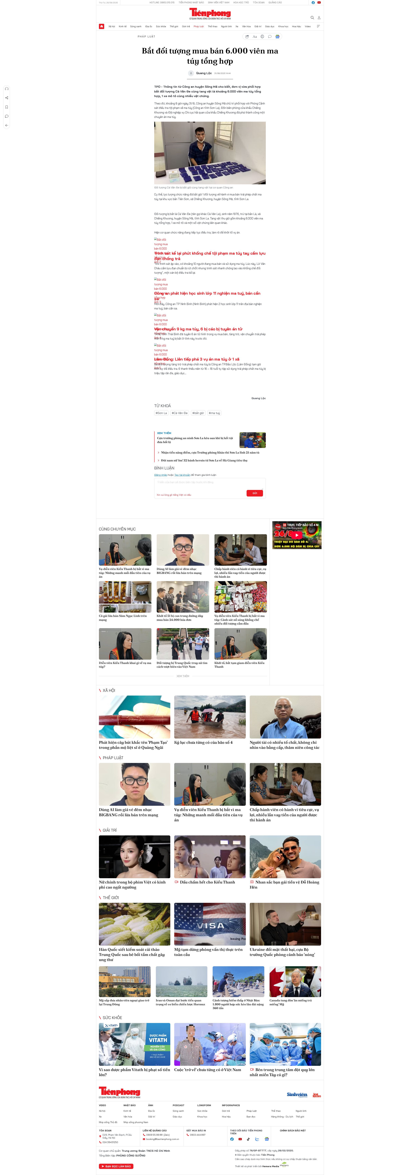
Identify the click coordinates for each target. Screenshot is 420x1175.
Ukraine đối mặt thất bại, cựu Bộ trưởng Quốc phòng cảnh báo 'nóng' (282, 952)
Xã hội (112, 26)
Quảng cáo (275, 2)
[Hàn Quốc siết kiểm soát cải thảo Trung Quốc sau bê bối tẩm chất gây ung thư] (134, 924)
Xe (237, 26)
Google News (277, 36)
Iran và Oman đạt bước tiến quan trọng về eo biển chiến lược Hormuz (180, 1002)
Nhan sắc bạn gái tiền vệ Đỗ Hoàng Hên (284, 885)
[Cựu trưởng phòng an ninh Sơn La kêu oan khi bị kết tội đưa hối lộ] (253, 440)
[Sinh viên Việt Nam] (297, 1095)
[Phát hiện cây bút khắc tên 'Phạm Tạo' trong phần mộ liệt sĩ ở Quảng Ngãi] (134, 717)
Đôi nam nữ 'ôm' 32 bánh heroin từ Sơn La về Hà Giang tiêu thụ (204, 460)
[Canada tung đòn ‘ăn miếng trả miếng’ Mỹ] (295, 981)
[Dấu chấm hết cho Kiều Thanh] (210, 856)
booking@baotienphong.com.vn (162, 1139)
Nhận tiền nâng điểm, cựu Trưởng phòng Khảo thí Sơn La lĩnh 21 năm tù (210, 452)
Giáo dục (269, 26)
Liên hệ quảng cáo (155, 1130)
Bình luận (6, 116)
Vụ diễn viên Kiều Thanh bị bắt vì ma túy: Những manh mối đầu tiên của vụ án (124, 572)
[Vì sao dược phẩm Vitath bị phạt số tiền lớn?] (134, 1044)
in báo (262, 36)
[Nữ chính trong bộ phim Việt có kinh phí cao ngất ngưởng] (134, 856)
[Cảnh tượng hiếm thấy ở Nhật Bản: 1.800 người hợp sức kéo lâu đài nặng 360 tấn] (238, 981)
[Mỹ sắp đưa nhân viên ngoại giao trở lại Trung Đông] (125, 981)
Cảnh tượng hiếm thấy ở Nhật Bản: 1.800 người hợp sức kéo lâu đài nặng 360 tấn (238, 1004)
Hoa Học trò (241, 2)
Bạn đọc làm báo (118, 1166)
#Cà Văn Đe (180, 413)
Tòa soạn (258, 2)
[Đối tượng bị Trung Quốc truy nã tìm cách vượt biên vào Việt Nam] (183, 644)
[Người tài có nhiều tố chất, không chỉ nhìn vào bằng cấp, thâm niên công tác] (285, 717)
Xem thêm (318, 26)
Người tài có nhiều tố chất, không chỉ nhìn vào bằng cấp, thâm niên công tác (285, 745)
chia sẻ (247, 36)
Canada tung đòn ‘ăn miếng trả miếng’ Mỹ (291, 1002)
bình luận (270, 36)
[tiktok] (250, 1139)
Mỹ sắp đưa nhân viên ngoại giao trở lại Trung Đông (124, 1002)
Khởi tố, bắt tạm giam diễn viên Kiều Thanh (239, 665)
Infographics (231, 1105)
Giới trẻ (186, 26)
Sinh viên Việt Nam (218, 2)
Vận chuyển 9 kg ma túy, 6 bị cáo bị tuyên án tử (198, 328)
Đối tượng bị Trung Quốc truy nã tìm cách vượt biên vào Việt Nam (182, 665)
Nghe (6, 88)
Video (308, 26)
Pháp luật (199, 26)
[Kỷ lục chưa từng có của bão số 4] (210, 717)
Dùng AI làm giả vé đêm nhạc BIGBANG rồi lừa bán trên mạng (179, 571)
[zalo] (259, 1139)
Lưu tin (6, 107)
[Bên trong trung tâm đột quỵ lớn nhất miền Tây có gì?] (285, 1044)
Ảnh (150, 1105)
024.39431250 (110, 1142)
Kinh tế (122, 26)
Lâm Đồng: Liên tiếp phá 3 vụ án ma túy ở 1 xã (196, 359)
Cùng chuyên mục (117, 529)
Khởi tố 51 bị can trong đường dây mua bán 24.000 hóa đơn (180, 617)
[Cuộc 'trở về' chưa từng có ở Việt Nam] (210, 1044)
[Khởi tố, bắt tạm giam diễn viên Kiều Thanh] (240, 644)
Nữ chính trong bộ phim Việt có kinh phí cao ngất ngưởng (132, 885)
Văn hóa (246, 26)
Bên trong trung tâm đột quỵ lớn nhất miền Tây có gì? (282, 1072)
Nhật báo (130, 1105)
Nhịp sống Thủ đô (108, 1122)
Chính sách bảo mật (293, 1130)
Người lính (226, 26)
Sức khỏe (161, 26)
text (255, 36)
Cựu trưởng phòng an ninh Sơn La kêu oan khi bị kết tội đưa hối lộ (195, 440)
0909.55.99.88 (154, 1134)
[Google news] (268, 1139)
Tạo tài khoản (182, 474)
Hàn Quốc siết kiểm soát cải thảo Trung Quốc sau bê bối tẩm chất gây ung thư (132, 954)
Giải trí (257, 26)
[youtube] (319, 2)
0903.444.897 (197, 1134)
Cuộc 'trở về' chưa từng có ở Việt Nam (207, 1069)
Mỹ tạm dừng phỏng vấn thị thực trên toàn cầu (208, 952)
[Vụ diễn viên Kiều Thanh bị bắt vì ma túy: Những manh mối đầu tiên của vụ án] (125, 550)
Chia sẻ (6, 98)
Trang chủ (101, 26)
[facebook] (313, 2)
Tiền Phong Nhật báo (191, 2)
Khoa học (283, 26)
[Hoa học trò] (317, 1095)
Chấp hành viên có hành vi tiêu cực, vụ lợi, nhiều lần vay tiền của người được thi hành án (240, 572)
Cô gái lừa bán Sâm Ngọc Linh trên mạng (123, 617)
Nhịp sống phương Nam (136, 1122)
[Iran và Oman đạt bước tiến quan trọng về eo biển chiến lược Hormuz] (182, 981)
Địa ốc (148, 26)
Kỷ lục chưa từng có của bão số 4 (203, 742)
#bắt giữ (198, 413)
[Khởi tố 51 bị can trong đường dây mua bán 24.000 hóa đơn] (183, 597)
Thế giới (174, 26)
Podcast (178, 1105)
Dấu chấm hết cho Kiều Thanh (207, 882)
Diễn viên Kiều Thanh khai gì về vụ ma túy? (125, 665)
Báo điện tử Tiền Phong (210, 14)
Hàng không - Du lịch (282, 1116)
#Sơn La (161, 413)
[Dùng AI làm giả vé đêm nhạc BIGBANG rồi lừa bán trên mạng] (183, 550)
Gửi (255, 493)
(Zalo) (167, 1134)
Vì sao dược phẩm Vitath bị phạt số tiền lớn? (134, 1072)
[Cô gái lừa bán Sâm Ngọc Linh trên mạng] (125, 597)
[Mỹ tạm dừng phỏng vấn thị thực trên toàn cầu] (210, 924)
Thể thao (212, 26)
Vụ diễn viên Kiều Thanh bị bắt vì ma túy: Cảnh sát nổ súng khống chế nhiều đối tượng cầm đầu (239, 619)
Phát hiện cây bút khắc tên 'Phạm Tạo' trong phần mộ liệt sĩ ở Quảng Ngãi (133, 745)
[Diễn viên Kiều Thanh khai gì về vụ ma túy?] (125, 644)
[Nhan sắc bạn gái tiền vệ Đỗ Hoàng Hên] (285, 856)
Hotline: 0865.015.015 (162, 2)
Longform (204, 1105)
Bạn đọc (251, 1116)
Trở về (6, 125)
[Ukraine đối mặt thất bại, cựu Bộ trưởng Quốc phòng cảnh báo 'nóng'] (285, 924)
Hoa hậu (296, 26)
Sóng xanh (135, 26)
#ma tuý (214, 413)
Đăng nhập (160, 474)
